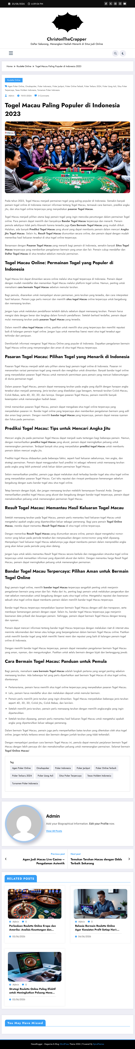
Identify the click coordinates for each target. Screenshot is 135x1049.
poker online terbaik (74, 86)
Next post (76, 854)
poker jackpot (58, 86)
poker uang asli (109, 86)
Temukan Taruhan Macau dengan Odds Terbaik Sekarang (96, 861)
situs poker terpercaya (70, 775)
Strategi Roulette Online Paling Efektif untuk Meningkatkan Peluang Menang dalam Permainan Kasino (32, 991)
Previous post (58, 854)
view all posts (54, 831)
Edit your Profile (98, 823)
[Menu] (11, 53)
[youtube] (124, 3)
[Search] (115, 53)
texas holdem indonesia (25, 90)
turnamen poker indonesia (48, 90)
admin (11, 95)
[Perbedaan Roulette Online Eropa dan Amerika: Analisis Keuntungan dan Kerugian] (34, 903)
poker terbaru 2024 (92, 86)
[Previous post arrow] (6, 859)
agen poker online (16, 86)
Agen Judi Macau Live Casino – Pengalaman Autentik (44, 861)
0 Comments (43, 95)
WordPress (64, 1044)
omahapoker (30, 86)
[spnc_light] (123, 53)
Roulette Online (13, 80)
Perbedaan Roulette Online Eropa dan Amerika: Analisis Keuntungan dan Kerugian (32, 928)
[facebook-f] (106, 3)
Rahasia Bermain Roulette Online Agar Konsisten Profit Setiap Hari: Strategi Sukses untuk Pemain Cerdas (98, 928)
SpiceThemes (98, 1044)
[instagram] (120, 3)
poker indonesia (44, 86)
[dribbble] (115, 3)
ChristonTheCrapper (66, 39)
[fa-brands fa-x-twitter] (110, 3)
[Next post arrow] (129, 859)
